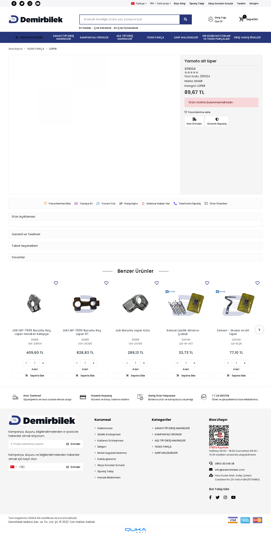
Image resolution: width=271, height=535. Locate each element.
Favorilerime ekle (199, 112)
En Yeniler (85, 28)
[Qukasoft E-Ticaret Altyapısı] (135, 530)
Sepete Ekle (37, 375)
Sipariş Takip (196, 3)
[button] (248, 19)
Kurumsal (102, 419)
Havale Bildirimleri (108, 477)
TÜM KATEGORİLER (31, 37)
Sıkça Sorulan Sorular (220, 3)
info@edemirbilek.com (230, 470)
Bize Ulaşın (218, 419)
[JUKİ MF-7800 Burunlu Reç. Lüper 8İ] (85, 303)
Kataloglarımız (106, 459)
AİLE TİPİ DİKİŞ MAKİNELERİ (170, 440)
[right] (259, 329)
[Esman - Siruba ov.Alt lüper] (236, 303)
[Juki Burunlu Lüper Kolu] (135, 303)
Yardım (241, 3)
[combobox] (13, 466)
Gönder (75, 444)
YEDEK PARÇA (163, 447)
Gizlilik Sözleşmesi (109, 434)
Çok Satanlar (102, 28)
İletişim (254, 3)
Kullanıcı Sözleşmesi (110, 440)
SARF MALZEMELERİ (166, 453)
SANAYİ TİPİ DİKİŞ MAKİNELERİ (172, 428)
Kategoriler (161, 419)
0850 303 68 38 (224, 463)
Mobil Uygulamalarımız (112, 453)
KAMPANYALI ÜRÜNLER (168, 434)
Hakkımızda (104, 428)
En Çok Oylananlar (126, 28)
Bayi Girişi (179, 3)
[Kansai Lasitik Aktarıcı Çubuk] (186, 303)
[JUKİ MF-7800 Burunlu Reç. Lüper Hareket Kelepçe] (35, 303)
